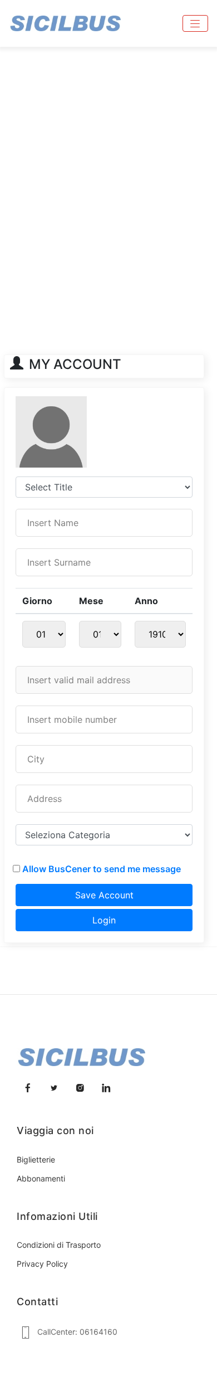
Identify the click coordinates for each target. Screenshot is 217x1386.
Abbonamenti (41, 1178)
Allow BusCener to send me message (101, 868)
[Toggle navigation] (195, 23)
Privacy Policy (42, 1263)
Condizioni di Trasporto (59, 1244)
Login (104, 920)
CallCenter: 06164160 (77, 1331)
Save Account (104, 895)
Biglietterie (36, 1159)
